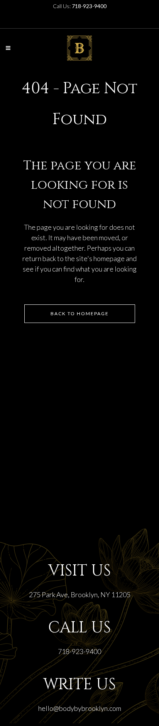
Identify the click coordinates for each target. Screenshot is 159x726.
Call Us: (80, 6)
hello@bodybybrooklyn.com (79, 708)
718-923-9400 (79, 651)
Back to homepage (80, 313)
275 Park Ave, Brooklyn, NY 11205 (79, 594)
